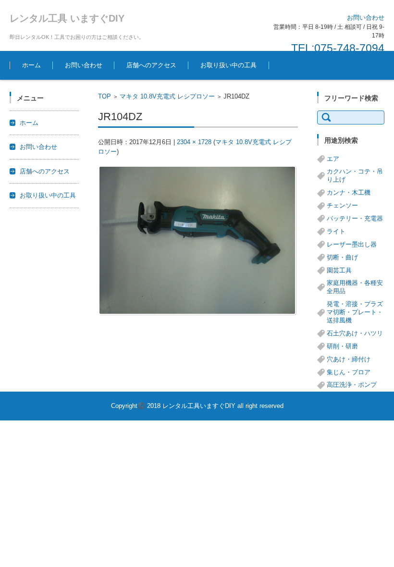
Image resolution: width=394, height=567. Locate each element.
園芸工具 (339, 270)
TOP (104, 96)
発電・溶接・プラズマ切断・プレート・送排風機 (355, 312)
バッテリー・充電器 (355, 218)
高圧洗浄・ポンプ (352, 384)
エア (333, 158)
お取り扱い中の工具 (228, 65)
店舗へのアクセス (151, 65)
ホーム (31, 65)
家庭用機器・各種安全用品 (355, 287)
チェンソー (342, 205)
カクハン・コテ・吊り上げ (355, 175)
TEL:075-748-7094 (337, 48)
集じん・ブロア (348, 372)
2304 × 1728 (194, 142)
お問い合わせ (83, 65)
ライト (336, 231)
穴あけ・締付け (348, 359)
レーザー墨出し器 (352, 244)
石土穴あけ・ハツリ (355, 333)
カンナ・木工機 (348, 192)
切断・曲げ (342, 257)
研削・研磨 (342, 346)
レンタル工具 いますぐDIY (67, 18)
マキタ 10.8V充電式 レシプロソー (167, 96)
